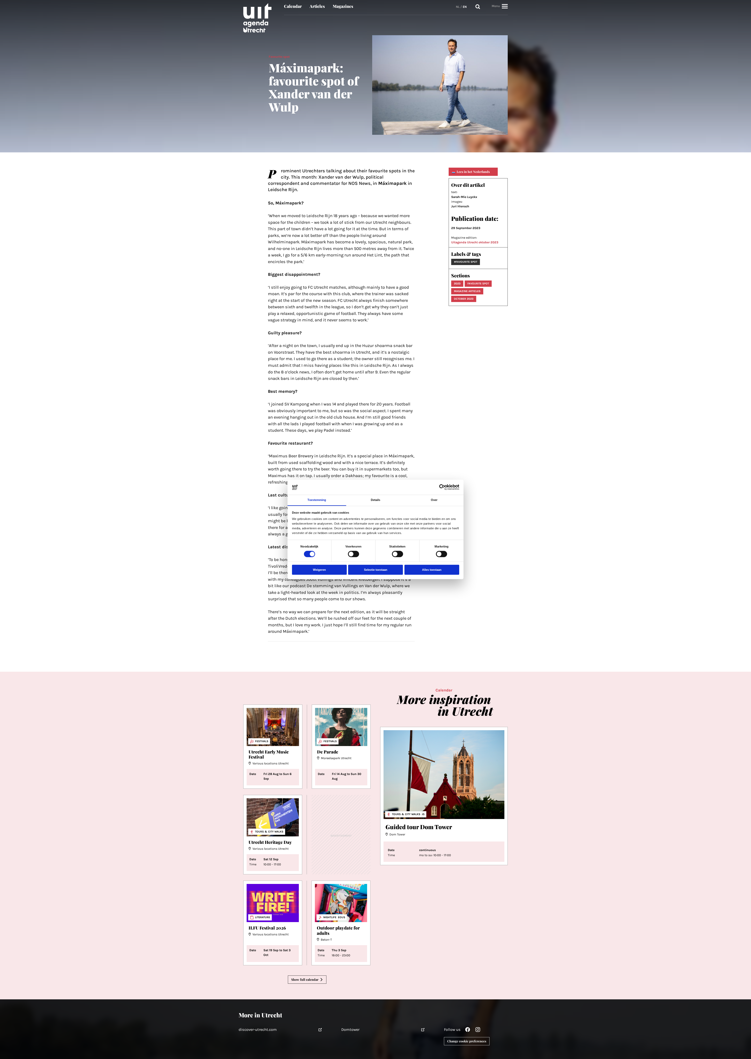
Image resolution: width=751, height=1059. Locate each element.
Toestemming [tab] (316, 500)
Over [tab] (434, 500)
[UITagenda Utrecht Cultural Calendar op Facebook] (467, 1030)
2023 (457, 283)
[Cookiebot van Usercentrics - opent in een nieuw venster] (442, 487)
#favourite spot (465, 261)
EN (465, 7)
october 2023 (463, 298)
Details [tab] (375, 500)
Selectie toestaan (375, 569)
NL (458, 7)
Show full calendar (304, 979)
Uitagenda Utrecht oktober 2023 (474, 242)
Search (478, 7)
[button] (505, 6)
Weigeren (319, 569)
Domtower (350, 1029)
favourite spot (478, 283)
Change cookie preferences (466, 1041)
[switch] (353, 554)
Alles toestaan (431, 569)
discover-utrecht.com (258, 1029)
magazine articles (467, 291)
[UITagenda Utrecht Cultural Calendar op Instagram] (477, 1030)
